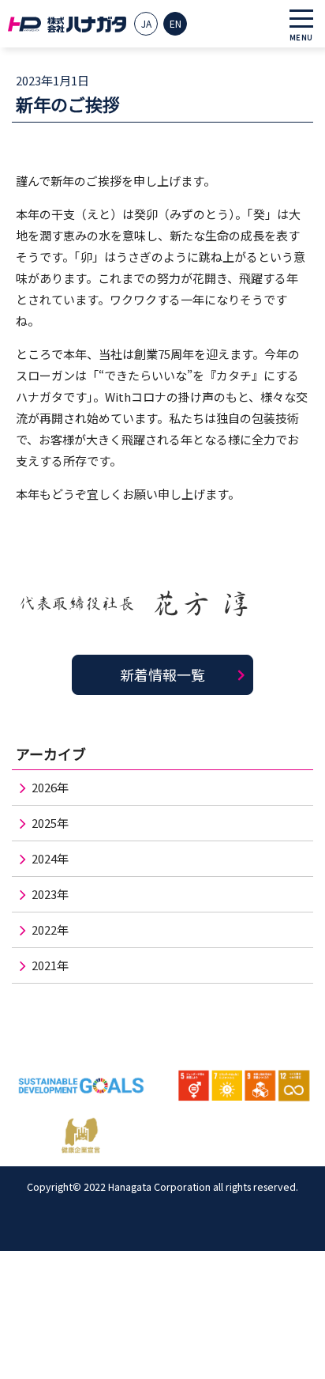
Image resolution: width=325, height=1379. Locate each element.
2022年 (50, 929)
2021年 (50, 965)
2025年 (50, 822)
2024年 (50, 858)
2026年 (50, 787)
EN (175, 23)
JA (146, 23)
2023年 (50, 894)
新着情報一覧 (162, 674)
